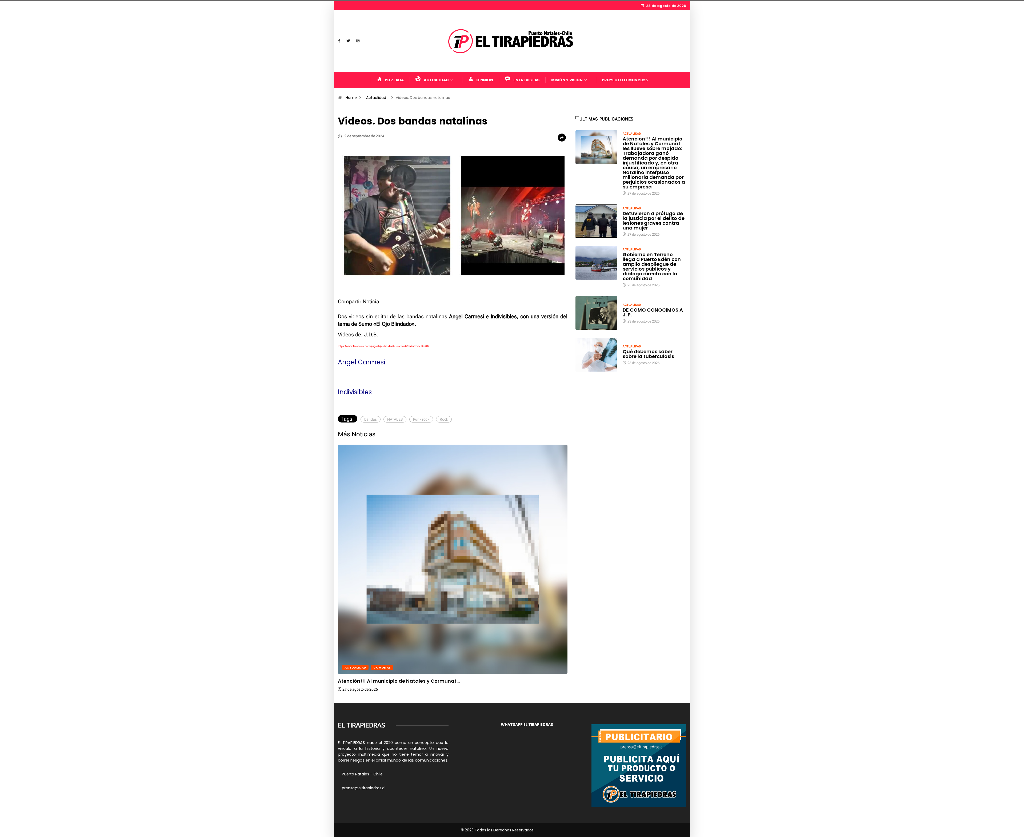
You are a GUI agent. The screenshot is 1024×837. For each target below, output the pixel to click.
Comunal (381, 667)
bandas (370, 419)
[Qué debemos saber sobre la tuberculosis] (596, 354)
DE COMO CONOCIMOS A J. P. (653, 312)
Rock (444, 419)
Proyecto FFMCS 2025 (625, 80)
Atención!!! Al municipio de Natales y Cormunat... (399, 681)
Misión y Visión (567, 80)
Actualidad (376, 97)
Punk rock (421, 419)
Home (351, 97)
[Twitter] (348, 41)
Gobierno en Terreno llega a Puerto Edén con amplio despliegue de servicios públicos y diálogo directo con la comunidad (652, 266)
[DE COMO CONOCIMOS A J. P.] (596, 313)
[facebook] (339, 41)
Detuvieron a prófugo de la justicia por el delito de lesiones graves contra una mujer (654, 220)
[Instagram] (357, 41)
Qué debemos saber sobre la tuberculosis (648, 354)
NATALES (395, 419)
